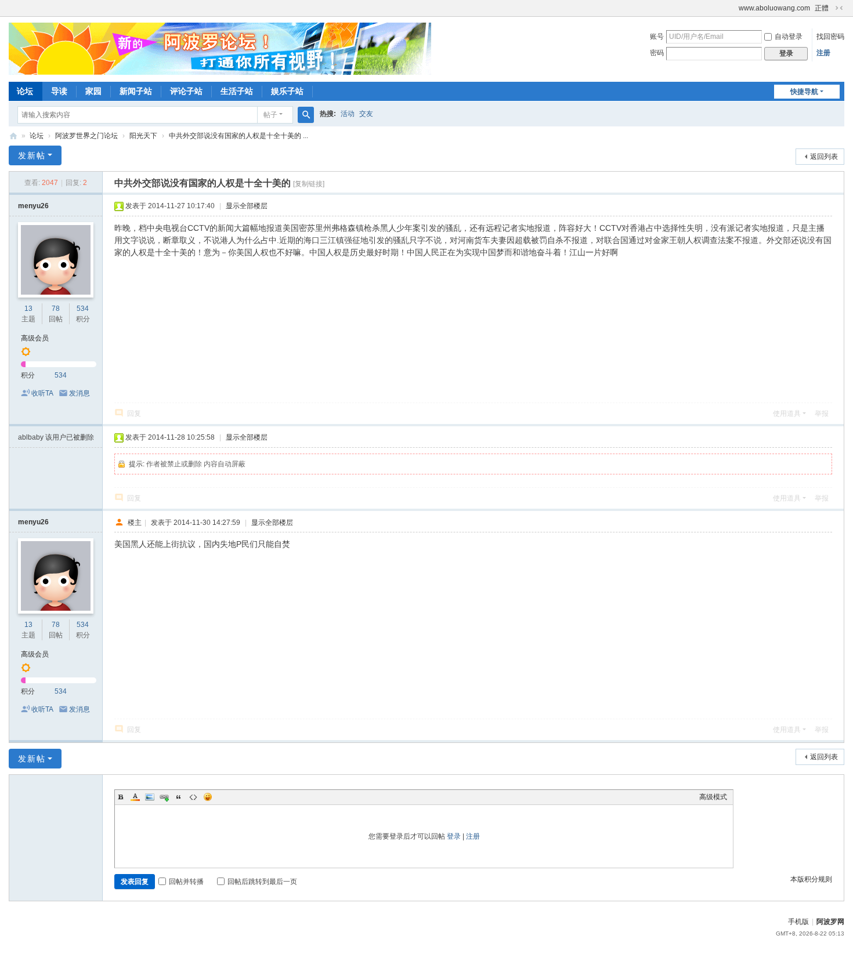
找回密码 (830, 36)
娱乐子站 (287, 91)
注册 (823, 53)
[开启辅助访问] (733, 8)
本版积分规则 (811, 879)
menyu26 (33, 206)
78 (56, 308)
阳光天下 (143, 136)
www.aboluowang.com (774, 8)
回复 (134, 413)
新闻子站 (136, 91)
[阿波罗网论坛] (220, 48)
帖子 (270, 115)
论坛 (25, 91)
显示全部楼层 (247, 206)
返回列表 (824, 157)
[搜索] (306, 115)
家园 (93, 91)
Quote (179, 797)
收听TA (42, 393)
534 (83, 308)
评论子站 (186, 91)
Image (150, 797)
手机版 (798, 922)
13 (28, 308)
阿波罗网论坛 (13, 136)
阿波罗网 (830, 922)
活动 (348, 114)
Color (135, 797)
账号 (657, 36)
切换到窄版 (839, 8)
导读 (59, 91)
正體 (822, 8)
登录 (454, 836)
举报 (822, 413)
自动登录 (789, 36)
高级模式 (713, 797)
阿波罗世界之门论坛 (86, 136)
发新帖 (32, 155)
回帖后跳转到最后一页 (262, 882)
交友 (366, 114)
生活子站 (237, 91)
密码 (657, 53)
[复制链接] (308, 184)
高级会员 (35, 338)
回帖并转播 (186, 882)
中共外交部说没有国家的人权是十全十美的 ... (238, 136)
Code (193, 797)
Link (164, 797)
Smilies (208, 797)
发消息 (79, 393)
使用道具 (787, 413)
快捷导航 (804, 92)
